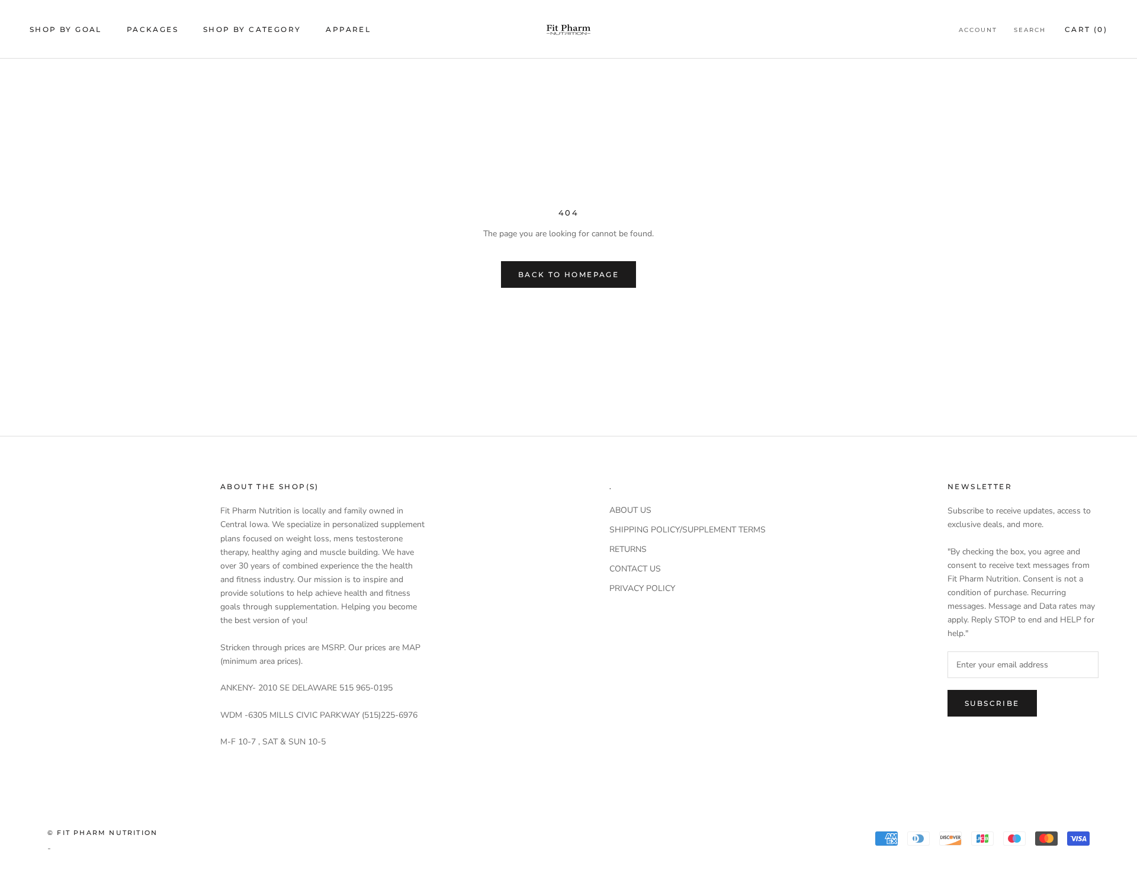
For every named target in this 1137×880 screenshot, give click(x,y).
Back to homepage (568, 274)
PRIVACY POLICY (642, 588)
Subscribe (992, 703)
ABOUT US (630, 510)
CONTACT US (635, 568)
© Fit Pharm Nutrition (102, 832)
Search (1030, 30)
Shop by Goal (66, 29)
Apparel (348, 29)
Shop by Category (252, 29)
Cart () (1086, 29)
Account (978, 30)
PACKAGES (152, 29)
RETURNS (628, 549)
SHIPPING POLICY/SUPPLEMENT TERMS (687, 529)
